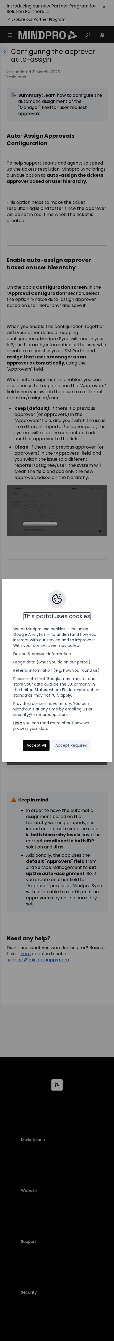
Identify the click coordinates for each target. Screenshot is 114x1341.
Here (17, 723)
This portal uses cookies (57, 616)
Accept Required (71, 745)
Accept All (36, 745)
